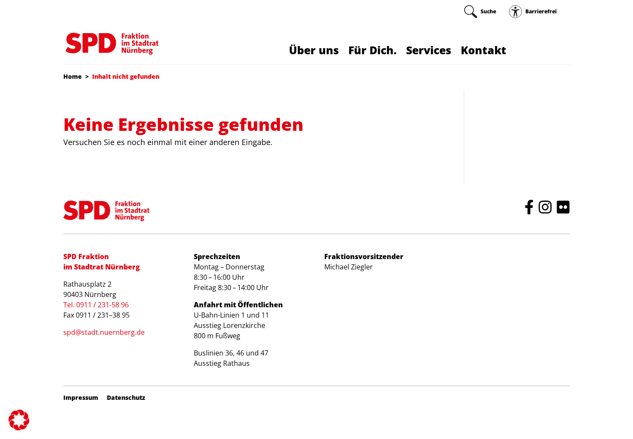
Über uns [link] (314, 50)
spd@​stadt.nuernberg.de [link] (104, 332)
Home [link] (72, 76)
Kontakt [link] (483, 50)
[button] (19, 420)
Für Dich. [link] (372, 50)
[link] (480, 11)
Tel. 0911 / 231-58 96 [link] (96, 304)
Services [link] (428, 50)
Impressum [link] (80, 398)
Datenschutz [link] (126, 398)
